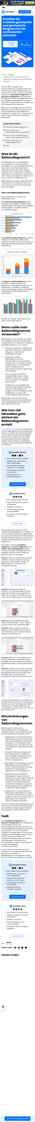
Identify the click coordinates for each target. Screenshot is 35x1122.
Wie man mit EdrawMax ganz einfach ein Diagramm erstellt (17, 136)
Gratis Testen (19, 484)
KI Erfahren (27, 44)
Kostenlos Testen (11, 44)
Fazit (7, 145)
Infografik (10, 75)
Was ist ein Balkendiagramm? (17, 127)
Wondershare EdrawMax (9, 429)
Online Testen (18, 524)
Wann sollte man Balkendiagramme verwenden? (18, 131)
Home (3, 75)
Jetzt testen (25, 12)
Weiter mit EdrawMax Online (17, 1118)
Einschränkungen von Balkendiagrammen (14, 141)
